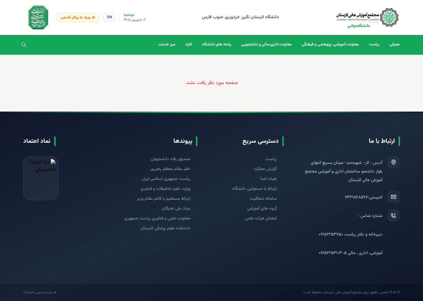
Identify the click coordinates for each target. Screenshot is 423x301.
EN (109, 17)
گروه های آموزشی (262, 209)
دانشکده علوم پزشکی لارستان (165, 228)
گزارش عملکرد (265, 169)
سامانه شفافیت (263, 199)
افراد (188, 44)
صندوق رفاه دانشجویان (170, 159)
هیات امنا (268, 179)
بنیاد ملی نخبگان (176, 209)
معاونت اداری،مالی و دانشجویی (266, 44)
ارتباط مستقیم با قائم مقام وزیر (163, 199)
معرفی (395, 44)
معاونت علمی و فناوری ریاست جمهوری (157, 218)
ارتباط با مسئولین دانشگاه (254, 189)
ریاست (374, 44)
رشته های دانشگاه (216, 44)
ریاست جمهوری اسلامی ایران (166, 179)
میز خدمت (166, 44)
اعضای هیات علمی (261, 218)
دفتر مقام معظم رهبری (170, 169)
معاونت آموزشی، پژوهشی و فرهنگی (330, 44)
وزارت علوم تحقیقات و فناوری (165, 189)
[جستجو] (23, 44)
